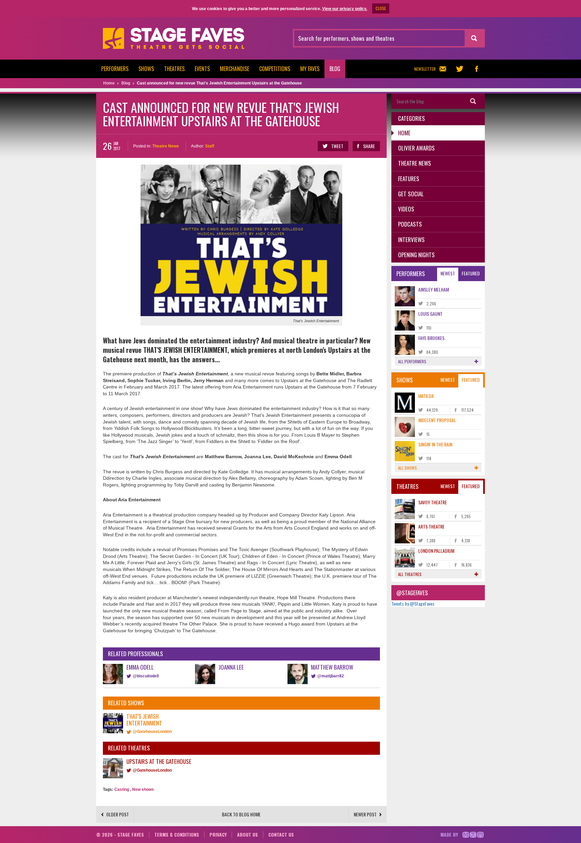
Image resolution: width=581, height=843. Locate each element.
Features (408, 178)
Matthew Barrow (332, 667)
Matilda (426, 395)
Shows (146, 69)
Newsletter (425, 69)
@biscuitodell (146, 676)
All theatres (410, 574)
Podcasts (410, 224)
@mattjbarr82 (330, 676)
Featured (471, 273)
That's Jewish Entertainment (144, 719)
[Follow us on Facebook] (476, 69)
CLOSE (381, 8)
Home (404, 133)
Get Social (411, 194)
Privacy (218, 834)
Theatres (174, 69)
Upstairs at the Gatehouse (158, 761)
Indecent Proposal (437, 420)
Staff (209, 146)
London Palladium (436, 550)
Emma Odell (140, 667)
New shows (143, 789)
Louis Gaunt (430, 313)
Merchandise (234, 69)
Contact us (281, 834)
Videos (406, 209)
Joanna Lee (231, 667)
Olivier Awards (416, 148)
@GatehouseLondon (152, 731)
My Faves (309, 69)
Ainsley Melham (433, 289)
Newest (447, 273)
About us (247, 834)
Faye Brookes (431, 337)
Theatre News (165, 146)
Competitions (274, 69)
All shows (407, 468)
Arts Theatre (431, 526)
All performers (412, 361)
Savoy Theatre (432, 502)
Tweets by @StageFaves (412, 603)
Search (473, 101)
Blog (335, 69)
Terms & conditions (176, 834)
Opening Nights (416, 254)
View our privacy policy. (344, 8)
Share (369, 145)
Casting (121, 789)
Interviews (411, 239)
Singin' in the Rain (435, 444)
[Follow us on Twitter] (459, 69)
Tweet (337, 145)
